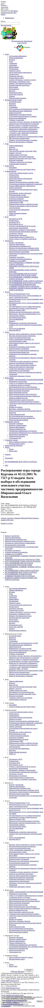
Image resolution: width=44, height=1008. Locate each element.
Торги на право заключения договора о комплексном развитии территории (22, 366)
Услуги (7, 292)
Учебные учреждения (16, 120)
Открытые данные (11, 440)
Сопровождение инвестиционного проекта (24, 401)
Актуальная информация (17, 56)
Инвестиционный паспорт (18, 392)
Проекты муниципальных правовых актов (24, 182)
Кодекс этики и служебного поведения (22, 239)
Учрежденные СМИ (16, 202)
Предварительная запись (17, 317)
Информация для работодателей (20, 114)
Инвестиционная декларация (19, 390)
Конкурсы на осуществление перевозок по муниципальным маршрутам (24, 351)
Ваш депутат (13, 149)
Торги (7, 332)
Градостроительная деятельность (20, 72)
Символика (13, 63)
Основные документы (16, 257)
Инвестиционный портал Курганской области (25, 411)
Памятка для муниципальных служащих (23, 140)
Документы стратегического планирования (24, 250)
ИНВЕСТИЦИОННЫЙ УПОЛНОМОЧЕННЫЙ (26, 380)
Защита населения (15, 188)
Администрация (10, 171)
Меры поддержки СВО (17, 310)
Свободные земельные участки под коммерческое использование (21, 369)
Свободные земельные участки (20, 376)
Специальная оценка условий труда (21, 237)
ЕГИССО (12, 215)
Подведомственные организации (20, 178)
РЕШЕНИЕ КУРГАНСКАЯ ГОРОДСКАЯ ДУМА (22, 559)
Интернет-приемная (16, 160)
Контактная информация (17, 118)
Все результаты (6, 25)
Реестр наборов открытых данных (21, 442)
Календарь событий (16, 94)
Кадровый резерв (15, 102)
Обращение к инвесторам (18, 381)
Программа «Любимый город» (19, 81)
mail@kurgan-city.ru (12, 980)
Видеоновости (14, 89)
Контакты (12, 211)
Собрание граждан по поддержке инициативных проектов (20, 163)
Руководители (14, 175)
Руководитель (14, 220)
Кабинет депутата (15, 153)
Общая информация (16, 58)
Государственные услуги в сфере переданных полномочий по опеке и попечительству (25, 307)
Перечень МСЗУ (15, 330)
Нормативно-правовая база (18, 434)
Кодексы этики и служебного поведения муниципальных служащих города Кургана (24, 126)
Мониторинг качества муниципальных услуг (25, 314)
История (12, 60)
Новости (12, 147)
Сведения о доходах (16, 233)
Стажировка (13, 107)
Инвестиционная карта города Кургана (22, 394)
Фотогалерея (13, 87)
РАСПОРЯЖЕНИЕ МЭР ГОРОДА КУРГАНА (25, 283)
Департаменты (14, 177)
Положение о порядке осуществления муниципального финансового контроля (23, 230)
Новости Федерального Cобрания (21, 142)
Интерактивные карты (17, 444)
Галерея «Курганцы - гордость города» (22, 80)
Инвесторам (9, 378)
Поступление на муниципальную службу (23, 109)
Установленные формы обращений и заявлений (25, 184)
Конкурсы (12, 105)
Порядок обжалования (17, 244)
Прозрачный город (15, 92)
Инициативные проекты (17, 98)
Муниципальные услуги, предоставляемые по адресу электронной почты (25, 296)
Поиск (7, 447)
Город (7, 54)
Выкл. (16, 11)
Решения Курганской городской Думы (22, 158)
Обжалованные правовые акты (20, 246)
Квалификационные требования (20, 111)
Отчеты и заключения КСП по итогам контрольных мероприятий (22, 227)
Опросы (12, 96)
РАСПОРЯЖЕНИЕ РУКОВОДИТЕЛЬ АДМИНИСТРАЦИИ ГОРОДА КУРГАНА (24, 285)
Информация (9, 18)
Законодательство (15, 113)
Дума (7, 144)
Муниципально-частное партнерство (22, 418)
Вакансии (12, 103)
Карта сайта (13, 451)
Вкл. (12, 11)
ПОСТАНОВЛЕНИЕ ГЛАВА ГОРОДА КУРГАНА (23, 561)
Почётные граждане (16, 76)
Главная (7, 454)
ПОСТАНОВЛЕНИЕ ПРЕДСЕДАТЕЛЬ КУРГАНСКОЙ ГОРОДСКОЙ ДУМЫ (23, 274)
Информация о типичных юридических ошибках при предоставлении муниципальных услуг (25, 325)
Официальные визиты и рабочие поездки (23, 204)
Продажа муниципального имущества (22, 336)
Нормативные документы (18, 235)
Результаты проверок (16, 199)
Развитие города (14, 71)
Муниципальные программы (19, 252)
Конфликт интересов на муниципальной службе (26, 136)
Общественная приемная (17, 213)
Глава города (9, 166)
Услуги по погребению (17, 328)
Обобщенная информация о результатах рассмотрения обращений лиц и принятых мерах (26, 432)
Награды (12, 91)
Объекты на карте (15, 180)
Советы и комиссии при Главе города (22, 169)
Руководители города (16, 78)
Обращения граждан (12, 422)
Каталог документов (16, 242)
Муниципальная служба (13, 100)
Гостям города (14, 74)
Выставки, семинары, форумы (19, 409)
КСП (6, 217)
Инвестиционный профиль (18, 420)
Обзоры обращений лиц (17, 429)
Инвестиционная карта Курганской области (24, 389)
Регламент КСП (14, 222)
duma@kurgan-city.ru (13, 988)
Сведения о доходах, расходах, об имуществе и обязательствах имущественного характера (25, 123)
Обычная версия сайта (8, 13)
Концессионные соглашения (19, 348)
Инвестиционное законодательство (21, 400)
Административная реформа (19, 197)
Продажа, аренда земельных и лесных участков (25, 334)
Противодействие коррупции (19, 85)
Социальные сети (15, 438)
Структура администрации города (21, 173)
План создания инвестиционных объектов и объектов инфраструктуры (24, 397)
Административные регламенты (20, 259)
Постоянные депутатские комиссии (21, 156)
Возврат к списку (7, 523)
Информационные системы (18, 200)
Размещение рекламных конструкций (22, 347)
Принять (39, 1001)
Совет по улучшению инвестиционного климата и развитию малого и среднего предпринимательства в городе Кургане (26, 385)
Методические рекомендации (19, 138)
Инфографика (14, 67)
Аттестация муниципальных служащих (23, 116)
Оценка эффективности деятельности (22, 186)
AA (2, 7)
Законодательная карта (17, 436)
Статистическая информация (19, 209)
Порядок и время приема (17, 425)
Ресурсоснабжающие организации (21, 416)
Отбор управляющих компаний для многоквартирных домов (21, 340)
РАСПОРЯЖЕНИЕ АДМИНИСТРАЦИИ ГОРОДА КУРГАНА (23, 278)
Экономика (13, 65)
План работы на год (16, 224)
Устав (11, 61)
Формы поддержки (15, 407)
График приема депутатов (18, 155)
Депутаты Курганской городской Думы (23, 151)
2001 (6, 465)
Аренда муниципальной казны (20, 337)
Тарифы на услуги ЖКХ (17, 261)
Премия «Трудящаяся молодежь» (20, 83)
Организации (13, 69)
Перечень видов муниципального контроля (24, 312)
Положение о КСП (15, 219)
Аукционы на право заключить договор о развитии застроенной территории (23, 362)
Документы (9, 241)
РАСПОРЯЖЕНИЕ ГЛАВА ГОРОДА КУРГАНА (26, 281)
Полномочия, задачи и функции (20, 193)
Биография (13, 167)
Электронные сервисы (17, 316)
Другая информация (16, 319)
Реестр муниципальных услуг (19, 294)
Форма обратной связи (17, 414)
